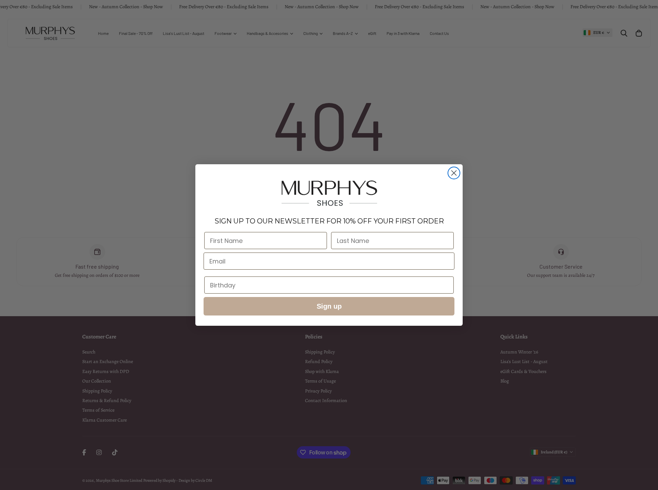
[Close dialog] (454, 173)
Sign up (329, 306)
